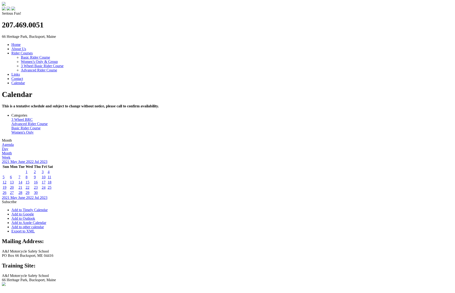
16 (36, 182)
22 (27, 187)
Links (15, 74)
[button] (9, 202)
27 (12, 193)
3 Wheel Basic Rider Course (42, 66)
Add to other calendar (27, 227)
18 (49, 182)
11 (49, 177)
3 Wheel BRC (22, 120)
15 (27, 182)
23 (36, 187)
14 (20, 182)
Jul (37, 162)
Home (16, 45)
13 (12, 182)
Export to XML (23, 231)
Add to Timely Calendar (29, 210)
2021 (6, 162)
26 (4, 193)
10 (44, 177)
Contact (17, 79)
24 (44, 187)
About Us (18, 49)
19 (4, 187)
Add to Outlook (23, 218)
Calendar (18, 83)
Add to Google (22, 214)
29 (27, 193)
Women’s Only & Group (39, 62)
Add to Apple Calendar (28, 223)
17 (44, 182)
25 (49, 187)
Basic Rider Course (35, 57)
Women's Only (22, 132)
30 (36, 193)
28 (20, 193)
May (14, 162)
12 (4, 182)
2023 (43, 162)
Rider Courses (22, 53)
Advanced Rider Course (39, 70)
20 (12, 187)
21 (20, 187)
